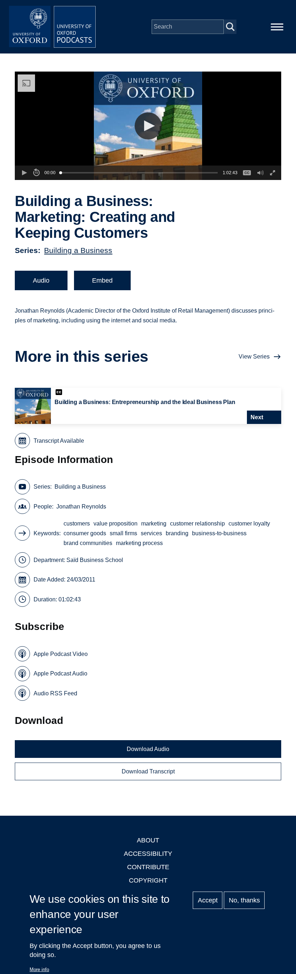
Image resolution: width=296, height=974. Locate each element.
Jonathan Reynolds (81, 506)
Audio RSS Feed (55, 693)
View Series (254, 356)
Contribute (148, 867)
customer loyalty (249, 523)
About (148, 840)
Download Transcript (148, 771)
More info (39, 969)
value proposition (115, 523)
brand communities (88, 543)
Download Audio (148, 749)
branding (177, 533)
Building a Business (78, 250)
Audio (41, 280)
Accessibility (148, 853)
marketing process (139, 543)
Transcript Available (59, 441)
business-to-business (219, 533)
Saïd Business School (94, 560)
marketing (153, 523)
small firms (123, 533)
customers (77, 523)
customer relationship (197, 523)
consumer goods (85, 533)
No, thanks (244, 900)
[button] (148, 126)
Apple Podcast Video (61, 654)
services (151, 533)
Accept (208, 900)
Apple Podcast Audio (60, 673)
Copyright (148, 880)
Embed (102, 280)
